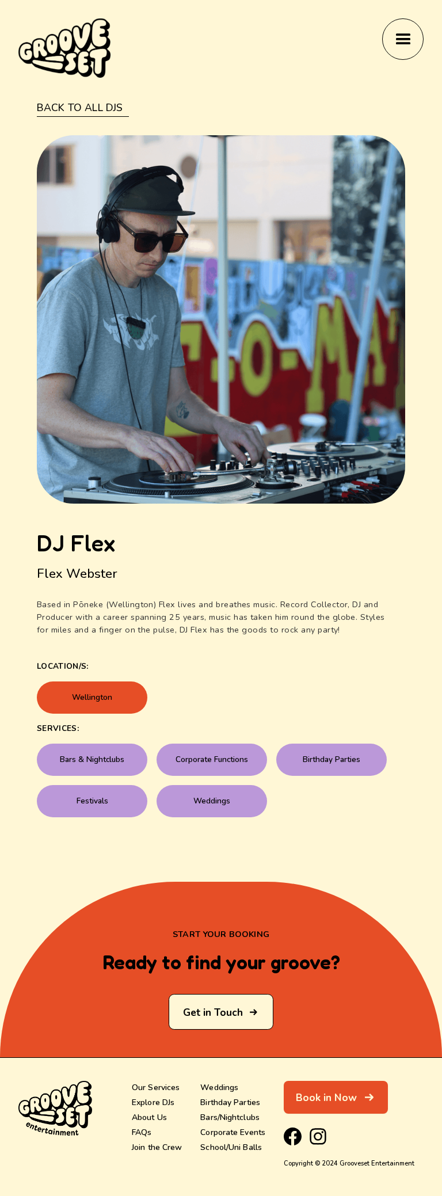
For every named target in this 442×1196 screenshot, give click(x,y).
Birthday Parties (230, 1102)
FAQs (141, 1132)
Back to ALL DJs (80, 108)
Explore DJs (153, 1102)
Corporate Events (232, 1132)
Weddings (219, 1087)
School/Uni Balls (231, 1147)
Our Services (156, 1087)
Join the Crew (157, 1147)
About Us (149, 1117)
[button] (403, 39)
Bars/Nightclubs (230, 1117)
